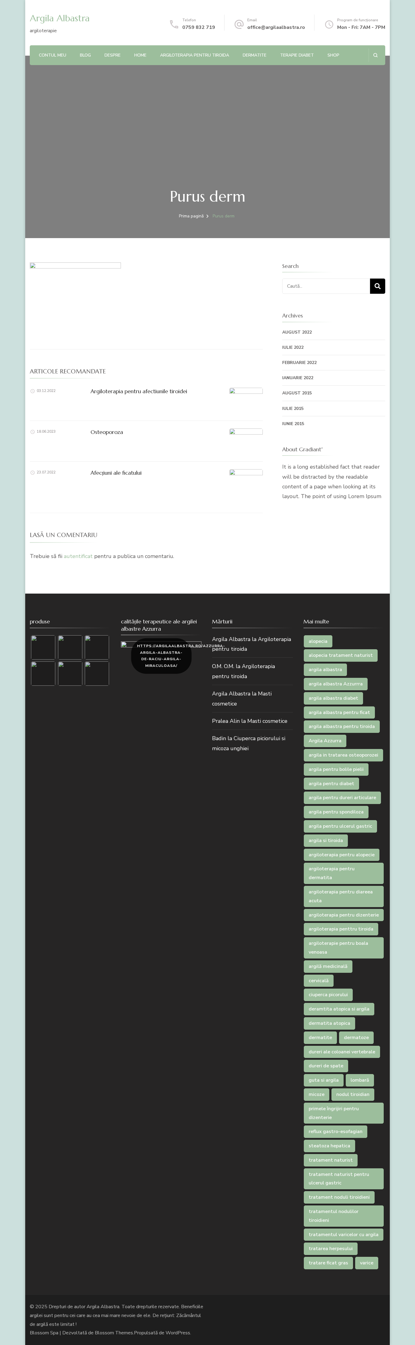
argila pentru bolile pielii (336, 769)
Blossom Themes (114, 1332)
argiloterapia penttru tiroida (341, 929)
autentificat (78, 556)
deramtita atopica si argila (339, 1009)
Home (140, 55)
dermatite (320, 1037)
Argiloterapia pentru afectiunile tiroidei (139, 391)
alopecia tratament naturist (341, 655)
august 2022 (297, 332)
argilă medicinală (328, 966)
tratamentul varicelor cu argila (344, 1234)
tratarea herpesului (331, 1248)
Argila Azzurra (325, 740)
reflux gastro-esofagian (335, 1131)
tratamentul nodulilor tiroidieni (333, 1216)
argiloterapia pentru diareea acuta (341, 896)
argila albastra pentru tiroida (342, 726)
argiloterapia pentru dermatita (332, 873)
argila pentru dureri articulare (342, 797)
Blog (85, 55)
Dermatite (254, 55)
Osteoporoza (107, 431)
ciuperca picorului (328, 994)
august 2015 (297, 393)
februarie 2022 (299, 363)
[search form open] (375, 55)
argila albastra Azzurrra (336, 684)
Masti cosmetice (267, 721)
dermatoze (356, 1037)
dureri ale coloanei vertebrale (342, 1052)
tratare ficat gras (328, 1263)
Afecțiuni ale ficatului (116, 472)
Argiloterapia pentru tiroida (194, 55)
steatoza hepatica (329, 1145)
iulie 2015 (293, 408)
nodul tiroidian (352, 1094)
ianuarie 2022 (297, 378)
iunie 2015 (293, 424)
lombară (360, 1080)
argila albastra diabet (333, 698)
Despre (113, 55)
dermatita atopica (329, 1023)
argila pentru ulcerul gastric (340, 826)
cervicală (319, 980)
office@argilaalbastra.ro (276, 27)
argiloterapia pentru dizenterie (344, 915)
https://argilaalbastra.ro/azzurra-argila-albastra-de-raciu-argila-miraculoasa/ (164, 655)
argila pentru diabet (331, 783)
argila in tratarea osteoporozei (343, 755)
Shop (333, 55)
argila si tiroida (326, 840)
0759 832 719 (198, 27)
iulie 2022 (293, 347)
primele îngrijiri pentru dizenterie (334, 1113)
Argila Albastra (60, 18)
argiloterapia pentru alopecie (342, 854)
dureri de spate (326, 1065)
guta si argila (324, 1080)
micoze (316, 1094)
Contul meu (52, 55)
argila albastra (325, 669)
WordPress (178, 1332)
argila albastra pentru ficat (339, 712)
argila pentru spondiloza (336, 812)
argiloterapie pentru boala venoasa (338, 947)
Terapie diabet (297, 55)
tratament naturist (331, 1160)
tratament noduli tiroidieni (339, 1197)
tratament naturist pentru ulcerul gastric (339, 1179)
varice (366, 1263)
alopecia (318, 641)
